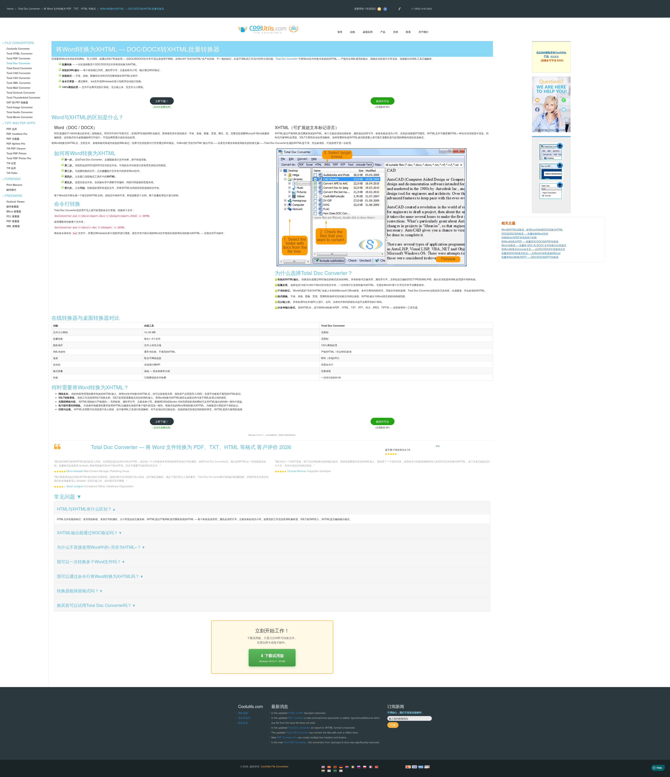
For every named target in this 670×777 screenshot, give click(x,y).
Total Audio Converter (19, 112)
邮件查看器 (12, 206)
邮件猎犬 (11, 189)
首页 (339, 32)
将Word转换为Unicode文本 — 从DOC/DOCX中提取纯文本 (533, 249)
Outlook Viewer (15, 201)
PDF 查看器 (12, 221)
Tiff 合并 (11, 168)
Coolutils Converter (18, 48)
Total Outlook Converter (20, 92)
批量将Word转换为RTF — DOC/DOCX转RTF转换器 (530, 257)
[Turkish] (377, 767)
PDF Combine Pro (16, 134)
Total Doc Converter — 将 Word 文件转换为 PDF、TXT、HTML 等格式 (57, 8)
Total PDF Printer (16, 153)
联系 (408, 32)
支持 (395, 32)
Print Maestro (14, 185)
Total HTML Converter (19, 53)
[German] (341, 767)
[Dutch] (347, 767)
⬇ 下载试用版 (272, 658)
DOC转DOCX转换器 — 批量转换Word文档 (524, 233)
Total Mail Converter (18, 87)
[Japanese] (341, 770)
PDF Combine (296, 718)
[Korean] (329, 770)
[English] (323, 767)
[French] (371, 767)
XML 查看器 (13, 226)
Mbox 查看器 (13, 211)
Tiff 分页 (11, 163)
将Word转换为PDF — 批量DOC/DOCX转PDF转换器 (530, 241)
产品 (382, 32)
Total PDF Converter (18, 58)
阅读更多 (554, 56)
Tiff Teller (11, 173)
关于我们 (423, 32)
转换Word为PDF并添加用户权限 (519, 237)
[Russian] (359, 767)
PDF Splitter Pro (15, 143)
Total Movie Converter (19, 117)
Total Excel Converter (19, 68)
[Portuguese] (335, 767)
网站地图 (243, 713)
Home (10, 8)
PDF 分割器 (12, 138)
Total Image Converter (19, 107)
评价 (438, 445)
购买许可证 (382, 101)
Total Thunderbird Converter (23, 97)
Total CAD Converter (18, 73)
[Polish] (365, 767)
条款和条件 (244, 718)
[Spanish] (329, 767)
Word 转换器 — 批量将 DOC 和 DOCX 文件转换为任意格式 (533, 245)
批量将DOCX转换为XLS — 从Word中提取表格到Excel (530, 253)
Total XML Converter (18, 83)
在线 (352, 32)
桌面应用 (368, 32)
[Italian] (353, 767)
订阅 (392, 725)
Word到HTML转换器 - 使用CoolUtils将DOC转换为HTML (532, 229)
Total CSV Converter (18, 78)
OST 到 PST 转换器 (17, 102)
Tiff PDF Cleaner (16, 148)
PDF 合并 (11, 129)
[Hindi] (323, 770)
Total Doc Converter (18, 63)
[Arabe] (335, 770)
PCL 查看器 (12, 216)
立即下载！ (161, 101)
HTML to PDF (295, 713)
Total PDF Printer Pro (18, 158)
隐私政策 (243, 722)
